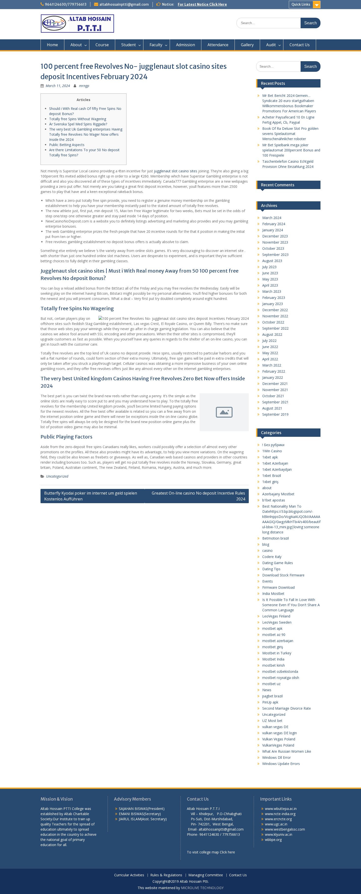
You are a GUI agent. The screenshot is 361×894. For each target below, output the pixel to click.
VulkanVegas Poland (278, 745)
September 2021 (275, 402)
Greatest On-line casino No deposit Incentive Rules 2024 (198, 496)
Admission (185, 44)
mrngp (84, 85)
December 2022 (275, 310)
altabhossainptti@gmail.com (124, 4)
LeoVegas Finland (276, 616)
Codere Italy (271, 556)
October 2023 (273, 248)
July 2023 (269, 266)
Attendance (218, 44)
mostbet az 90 (273, 634)
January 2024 (272, 230)
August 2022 (272, 334)
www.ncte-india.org (280, 813)
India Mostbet (273, 593)
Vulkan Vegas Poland (278, 739)
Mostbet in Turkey (276, 653)
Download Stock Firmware (283, 575)
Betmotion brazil (275, 538)
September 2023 (275, 254)
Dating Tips (271, 569)
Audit (271, 44)
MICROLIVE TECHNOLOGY (202, 887)
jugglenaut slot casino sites (175, 171)
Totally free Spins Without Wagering (77, 119)
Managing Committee (205, 875)
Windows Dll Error (276, 757)
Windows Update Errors (281, 763)
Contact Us (300, 44)
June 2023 (270, 273)
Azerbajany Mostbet (278, 494)
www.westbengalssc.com (285, 829)
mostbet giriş (272, 647)
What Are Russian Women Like (286, 751)
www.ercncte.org (278, 819)
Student (128, 44)
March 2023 (271, 291)
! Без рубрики (273, 444)
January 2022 (272, 377)
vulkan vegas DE (275, 726)
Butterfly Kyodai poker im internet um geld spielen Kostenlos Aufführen (90, 496)
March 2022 (271, 365)
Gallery (247, 44)
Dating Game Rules (277, 562)
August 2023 (272, 260)
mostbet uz (271, 683)
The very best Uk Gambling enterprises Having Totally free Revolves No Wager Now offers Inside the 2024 (85, 134)
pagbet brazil (272, 696)
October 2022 (273, 322)
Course (102, 44)
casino (267, 550)
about (267, 487)
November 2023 (275, 242)
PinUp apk (270, 702)
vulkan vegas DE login (279, 733)
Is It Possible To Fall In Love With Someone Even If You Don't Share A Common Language (291, 604)
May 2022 (270, 353)
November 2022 (275, 316)
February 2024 (273, 223)
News (266, 690)
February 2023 (273, 297)
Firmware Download (278, 587)
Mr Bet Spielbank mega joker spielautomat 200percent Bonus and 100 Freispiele (291, 150)
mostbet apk (272, 628)
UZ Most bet (272, 720)
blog (265, 544)
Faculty (156, 44)
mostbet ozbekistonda (280, 671)
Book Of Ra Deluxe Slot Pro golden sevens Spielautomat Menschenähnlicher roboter (290, 133)
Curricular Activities (129, 875)
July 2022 (269, 340)
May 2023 (270, 279)
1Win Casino (272, 451)
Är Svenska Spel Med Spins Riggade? (78, 124)
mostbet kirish (273, 665)
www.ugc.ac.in (276, 824)
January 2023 (272, 303)
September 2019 (275, 414)
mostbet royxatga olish (280, 677)
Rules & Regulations (166, 875)
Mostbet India (273, 659)
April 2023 (270, 285)
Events (267, 581)
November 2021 (275, 389)
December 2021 (275, 383)
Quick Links (301, 4)
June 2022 (270, 346)
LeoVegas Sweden (277, 622)
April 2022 (270, 359)
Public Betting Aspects (66, 144)
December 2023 (275, 236)
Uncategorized (57, 476)
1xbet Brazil (271, 475)
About (76, 44)
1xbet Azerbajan (275, 463)
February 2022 (273, 371)
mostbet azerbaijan (277, 640)
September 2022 (275, 328)
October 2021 (273, 396)
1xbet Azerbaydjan (277, 469)
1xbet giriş (270, 481)
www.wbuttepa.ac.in (281, 808)
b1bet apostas (273, 500)
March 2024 (271, 217)
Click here (227, 852)
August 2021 (272, 408)
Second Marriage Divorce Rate (286, 708)
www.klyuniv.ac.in (278, 834)
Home (52, 44)
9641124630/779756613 (65, 4)
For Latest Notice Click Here (202, 4)
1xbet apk (270, 457)
